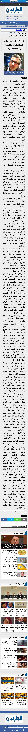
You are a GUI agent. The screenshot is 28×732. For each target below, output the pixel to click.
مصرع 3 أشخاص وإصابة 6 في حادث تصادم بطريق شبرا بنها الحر (9, 650)
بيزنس (21, 674)
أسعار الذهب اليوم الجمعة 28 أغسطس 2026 (20, 702)
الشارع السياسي (16, 583)
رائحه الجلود (23, 513)
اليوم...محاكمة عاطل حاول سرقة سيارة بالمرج (9, 657)
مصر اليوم (19, 533)
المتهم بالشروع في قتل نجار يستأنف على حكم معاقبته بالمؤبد (9, 665)
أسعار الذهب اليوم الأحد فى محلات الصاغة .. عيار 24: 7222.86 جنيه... (7, 687)
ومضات (3, 511)
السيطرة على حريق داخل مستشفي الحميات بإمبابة (9, 643)
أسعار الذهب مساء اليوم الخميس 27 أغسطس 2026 (8, 702)
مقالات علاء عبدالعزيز (19, 511)
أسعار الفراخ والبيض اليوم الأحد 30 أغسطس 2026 (20, 687)
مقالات (19, 30)
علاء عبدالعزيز (9, 511)
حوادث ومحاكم (16, 637)
